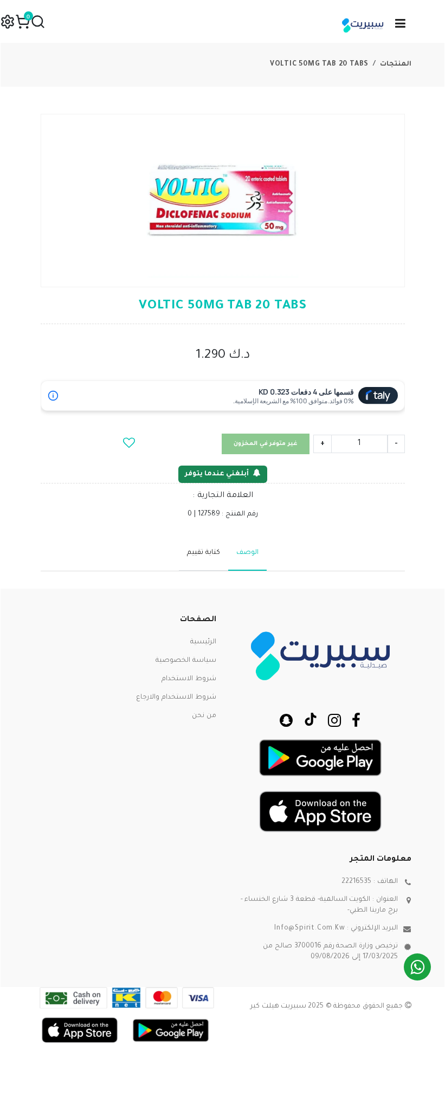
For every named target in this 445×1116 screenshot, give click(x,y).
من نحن (204, 716)
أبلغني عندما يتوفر (217, 474)
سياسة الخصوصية (186, 661)
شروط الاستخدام (189, 679)
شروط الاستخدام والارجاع (176, 697)
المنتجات (395, 64)
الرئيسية (203, 642)
